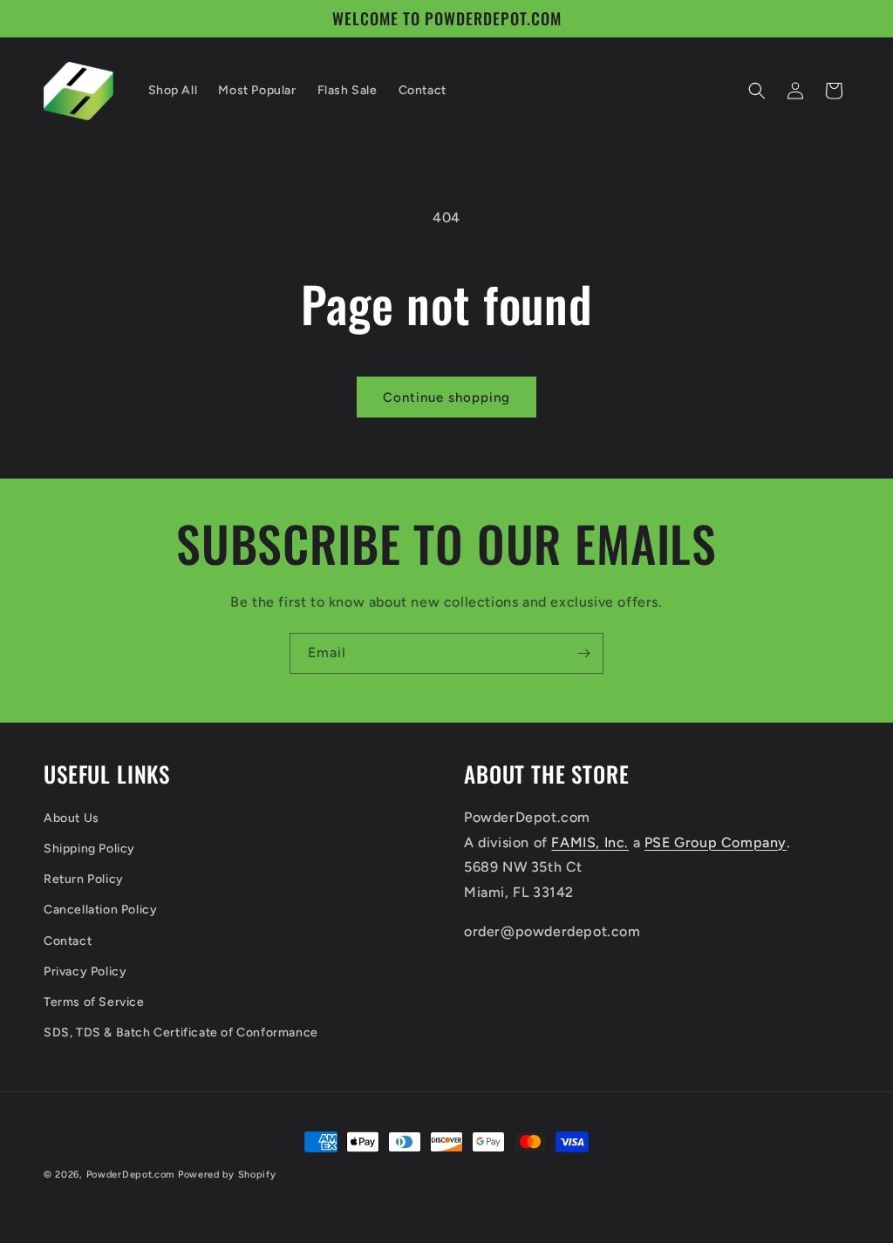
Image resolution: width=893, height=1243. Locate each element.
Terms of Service (94, 1002)
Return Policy (84, 879)
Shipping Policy (89, 848)
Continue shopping (446, 397)
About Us (71, 818)
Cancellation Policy (100, 909)
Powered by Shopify (227, 1174)
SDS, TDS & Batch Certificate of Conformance (181, 1032)
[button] (757, 90)
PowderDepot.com (130, 1174)
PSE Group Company (715, 842)
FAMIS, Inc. (590, 842)
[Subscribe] (583, 653)
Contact (68, 941)
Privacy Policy (85, 971)
